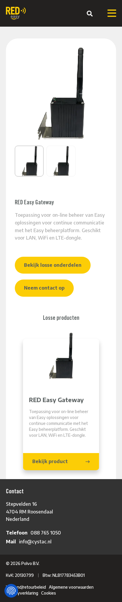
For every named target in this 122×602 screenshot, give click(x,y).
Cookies (48, 592)
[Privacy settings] (11, 591)
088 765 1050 (45, 533)
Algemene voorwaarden (71, 587)
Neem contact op (44, 288)
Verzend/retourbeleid (26, 587)
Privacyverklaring (22, 592)
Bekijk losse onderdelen (52, 265)
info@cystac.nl (35, 542)
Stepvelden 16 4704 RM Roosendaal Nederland (29, 511)
